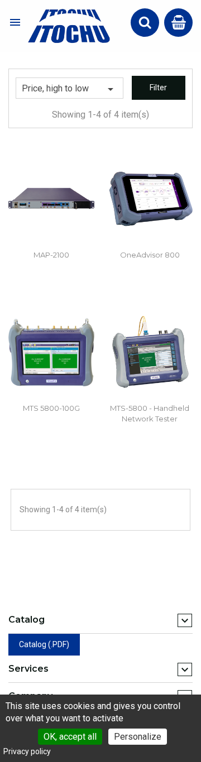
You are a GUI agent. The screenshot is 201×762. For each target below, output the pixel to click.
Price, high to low (69, 89)
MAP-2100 (51, 254)
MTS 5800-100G (51, 408)
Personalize (137, 736)
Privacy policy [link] (27, 751)
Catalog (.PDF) (44, 644)
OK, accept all (70, 736)
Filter (158, 87)
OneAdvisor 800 (150, 254)
